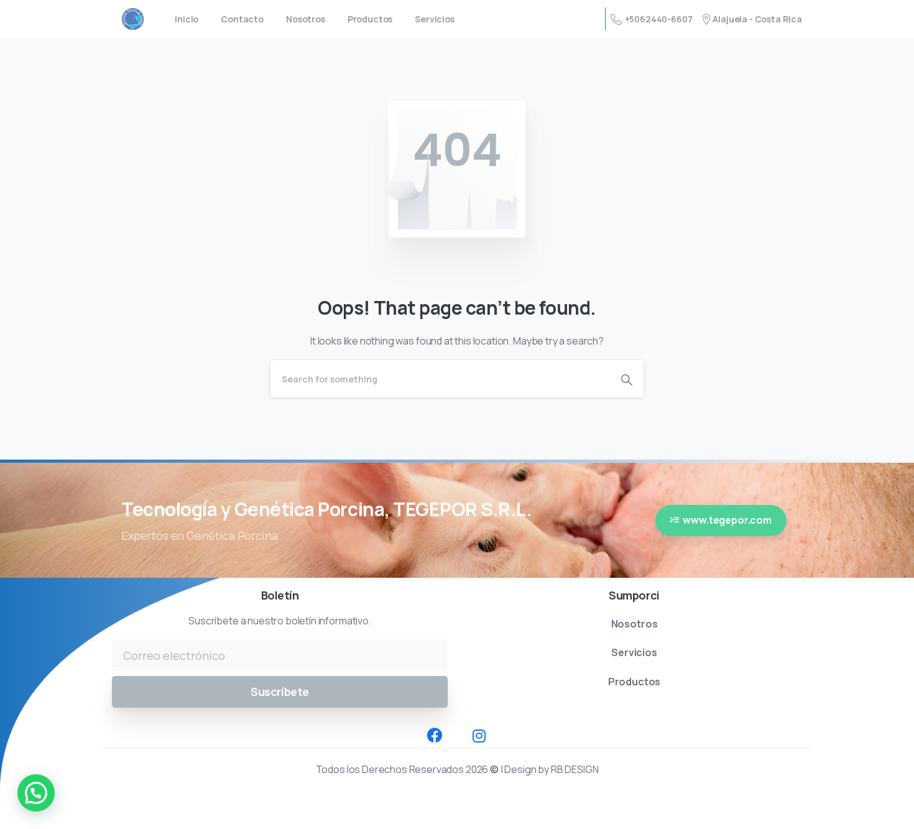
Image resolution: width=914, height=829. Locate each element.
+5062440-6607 (659, 19)
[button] (36, 793)
